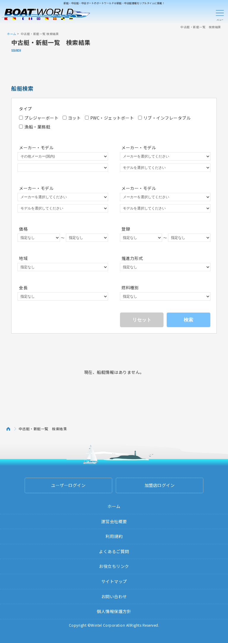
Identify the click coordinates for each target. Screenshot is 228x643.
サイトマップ (114, 581)
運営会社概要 (114, 521)
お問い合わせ (114, 596)
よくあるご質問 (114, 551)
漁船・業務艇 (37, 127)
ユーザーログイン (68, 485)
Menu (219, 14)
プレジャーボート (41, 118)
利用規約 (114, 536)
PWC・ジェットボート (112, 118)
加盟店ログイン (160, 485)
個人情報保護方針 (114, 611)
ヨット (74, 118)
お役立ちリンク (114, 566)
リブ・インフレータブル (167, 118)
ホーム (11, 33)
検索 (188, 319)
